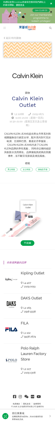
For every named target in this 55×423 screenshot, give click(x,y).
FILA (24, 323)
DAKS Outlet (31, 298)
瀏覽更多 (20, 5)
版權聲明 (37, 404)
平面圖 (27, 243)
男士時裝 (11, 169)
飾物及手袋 (42, 169)
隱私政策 (26, 404)
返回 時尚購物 (13, 38)
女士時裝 (26, 169)
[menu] (4, 28)
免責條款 (16, 404)
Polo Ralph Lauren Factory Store (33, 353)
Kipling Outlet (32, 273)
